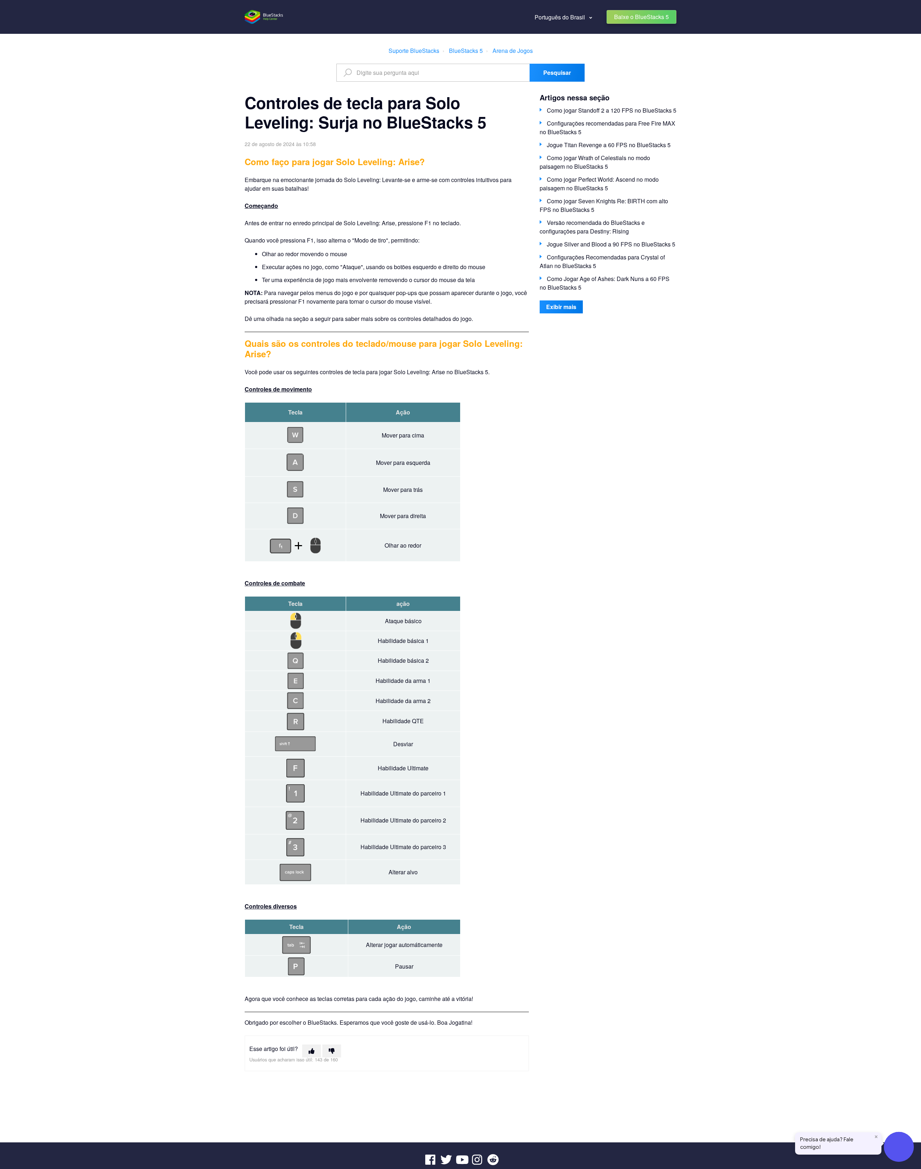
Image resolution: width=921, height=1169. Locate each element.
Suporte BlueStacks (414, 50)
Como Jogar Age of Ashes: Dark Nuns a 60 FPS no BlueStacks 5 (605, 283)
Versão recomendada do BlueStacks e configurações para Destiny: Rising (592, 226)
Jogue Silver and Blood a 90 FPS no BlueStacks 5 (611, 244)
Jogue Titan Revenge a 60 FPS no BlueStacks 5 (609, 145)
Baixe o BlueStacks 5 (641, 17)
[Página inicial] (264, 17)
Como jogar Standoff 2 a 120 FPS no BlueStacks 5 (611, 110)
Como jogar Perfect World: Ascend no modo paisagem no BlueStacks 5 (599, 183)
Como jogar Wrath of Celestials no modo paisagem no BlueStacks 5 (595, 162)
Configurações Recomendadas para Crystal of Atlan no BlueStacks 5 (602, 261)
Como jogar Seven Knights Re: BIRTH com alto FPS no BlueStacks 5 (604, 205)
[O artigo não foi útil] (331, 1051)
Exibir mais (561, 307)
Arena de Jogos (513, 50)
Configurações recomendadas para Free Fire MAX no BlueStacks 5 (607, 127)
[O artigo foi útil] (311, 1051)
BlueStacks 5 (466, 50)
